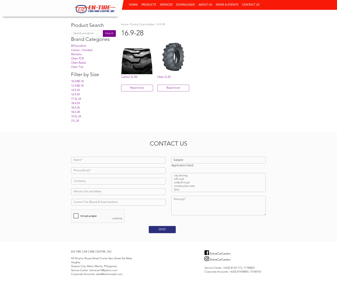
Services (166, 5)
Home (133, 5)
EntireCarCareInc (220, 254)
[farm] (218, 190)
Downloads (185, 5)
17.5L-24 (76, 99)
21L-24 (75, 121)
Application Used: (182, 165)
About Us (205, 5)
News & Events (227, 5)
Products (148, 5)
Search (109, 33)
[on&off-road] (218, 183)
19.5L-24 (76, 116)
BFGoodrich (78, 46)
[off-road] (218, 179)
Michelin (76, 54)
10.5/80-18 (77, 81)
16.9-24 (75, 94)
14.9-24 (75, 90)
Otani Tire (77, 67)
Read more (137, 88)
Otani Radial (78, 63)
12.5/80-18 (77, 86)
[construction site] (218, 186)
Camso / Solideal (81, 50)
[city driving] (218, 176)
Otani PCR (77, 58)
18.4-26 (75, 107)
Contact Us (250, 5)
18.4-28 (75, 112)
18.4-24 (75, 103)
